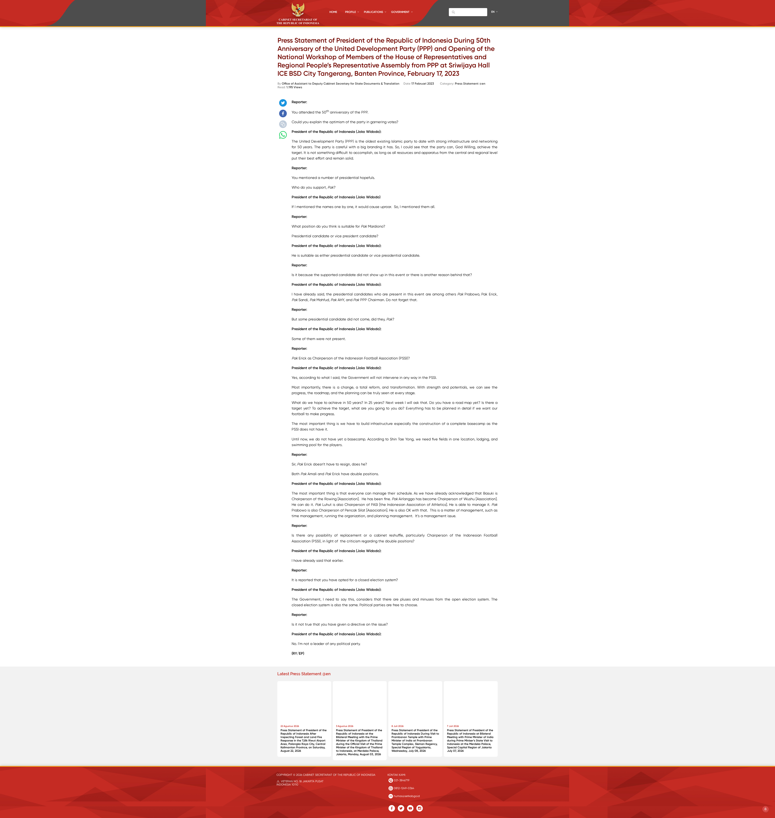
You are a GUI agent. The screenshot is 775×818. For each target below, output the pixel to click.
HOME (333, 12)
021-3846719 (401, 780)
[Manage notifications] (765, 809)
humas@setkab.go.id (406, 796)
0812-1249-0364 (403, 788)
